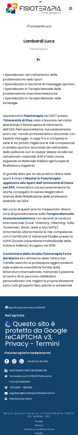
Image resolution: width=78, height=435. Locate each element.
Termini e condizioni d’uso (39, 429)
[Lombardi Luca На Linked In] (38, 59)
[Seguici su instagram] (14, 361)
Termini (47, 343)
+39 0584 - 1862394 (20, 387)
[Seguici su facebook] (7, 361)
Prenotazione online (20, 398)
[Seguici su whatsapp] (21, 361)
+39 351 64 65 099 (37, 361)
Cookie (39, 421)
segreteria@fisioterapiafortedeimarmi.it (32, 393)
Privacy (16, 343)
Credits (39, 433)
